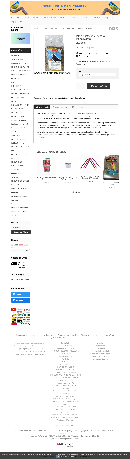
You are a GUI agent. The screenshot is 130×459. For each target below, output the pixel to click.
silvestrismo (25, 354)
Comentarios (80, 98)
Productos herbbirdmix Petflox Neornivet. (20, 141)
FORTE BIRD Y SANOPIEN (17, 175)
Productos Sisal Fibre (19, 208)
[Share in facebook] (110, 29)
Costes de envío (85, 53)
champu (36, 346)
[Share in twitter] (113, 29)
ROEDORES (85, 18)
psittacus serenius (18, 120)
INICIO (27, 18)
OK (58, 457)
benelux (19, 346)
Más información (67, 457)
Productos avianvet (19, 75)
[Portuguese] (22, 245)
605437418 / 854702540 (103, 431)
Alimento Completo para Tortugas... (46, 178)
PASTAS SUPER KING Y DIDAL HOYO (20, 107)
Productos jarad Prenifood (17, 99)
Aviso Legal (100, 348)
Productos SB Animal (19, 204)
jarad (84, 61)
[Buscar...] (21, 22)
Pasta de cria (47, 98)
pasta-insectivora (66, 98)
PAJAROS (37, 18)
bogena (25, 346)
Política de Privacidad (100, 351)
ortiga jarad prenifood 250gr (112, 183)
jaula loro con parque (35, 349)
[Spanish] (27, 245)
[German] (17, 245)
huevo (17, 349)
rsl (45, 351)
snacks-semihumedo (36, 354)
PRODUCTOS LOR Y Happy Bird (19, 156)
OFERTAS (97, 18)
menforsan (27, 351)
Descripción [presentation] (43, 107)
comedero (43, 346)
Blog (106, 18)
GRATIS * (21, 262)
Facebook (20, 300)
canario (31, 346)
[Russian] (25, 245)
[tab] (42, 107)
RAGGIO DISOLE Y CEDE (19, 130)
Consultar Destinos (22, 266)
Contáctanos (100, 346)
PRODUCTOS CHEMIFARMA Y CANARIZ (18, 166)
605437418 (65, 433)
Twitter (18, 294)
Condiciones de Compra (100, 354)
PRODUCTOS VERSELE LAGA (17, 114)
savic (18, 354)
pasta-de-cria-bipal (37, 351)
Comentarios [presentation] (79, 107)
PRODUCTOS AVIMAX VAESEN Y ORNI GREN (20, 69)
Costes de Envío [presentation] (62, 107)
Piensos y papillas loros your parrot (20, 198)
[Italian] (20, 245)
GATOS (74, 18)
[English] (12, 245)
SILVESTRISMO (50, 18)
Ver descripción (102, 53)
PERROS (64, 18)
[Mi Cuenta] (112, 18)
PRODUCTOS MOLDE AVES (20, 149)
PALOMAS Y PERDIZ (19, 63)
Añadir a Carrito (100, 86)
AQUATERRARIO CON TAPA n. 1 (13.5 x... (68, 178)
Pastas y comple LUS (19, 124)
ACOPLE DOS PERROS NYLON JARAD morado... (90, 177)
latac (21, 351)
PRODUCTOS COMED (20, 181)
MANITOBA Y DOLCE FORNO (20, 190)
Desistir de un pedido (100, 356)
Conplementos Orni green (19, 213)
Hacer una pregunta (86, 56)
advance (17, 343)
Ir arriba (100, 343)
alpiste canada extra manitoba (30, 343)
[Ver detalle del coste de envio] (14, 264)
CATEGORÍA (16, 18)
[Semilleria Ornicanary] (65, 8)
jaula (26, 349)
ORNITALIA (15, 135)
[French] (15, 245)
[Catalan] (12, 248)
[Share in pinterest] (116, 29)
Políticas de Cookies (100, 359)
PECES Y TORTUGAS (20, 94)
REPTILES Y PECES (19, 90)
